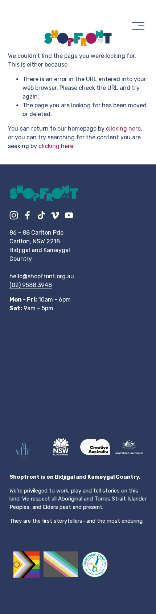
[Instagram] (13, 215)
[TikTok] (41, 215)
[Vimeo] (55, 215)
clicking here (123, 128)
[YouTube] (69, 215)
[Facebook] (27, 215)
